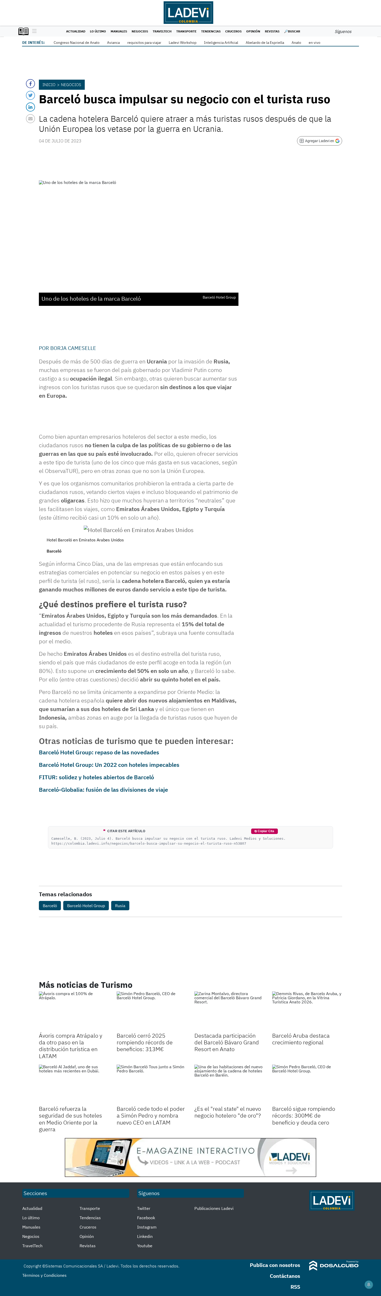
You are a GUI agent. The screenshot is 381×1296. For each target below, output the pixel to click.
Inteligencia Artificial (221, 42)
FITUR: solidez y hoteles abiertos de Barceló (96, 777)
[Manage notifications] (369, 1284)
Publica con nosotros (275, 1265)
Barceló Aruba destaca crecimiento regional (301, 1039)
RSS (295, 1286)
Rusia (120, 905)
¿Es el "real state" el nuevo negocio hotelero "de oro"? (227, 1112)
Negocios (140, 31)
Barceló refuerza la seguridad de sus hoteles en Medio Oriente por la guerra (70, 1119)
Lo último (98, 31)
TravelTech (162, 31)
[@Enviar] (30, 118)
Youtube (144, 1245)
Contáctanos (285, 1275)
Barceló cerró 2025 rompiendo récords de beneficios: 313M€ (145, 1042)
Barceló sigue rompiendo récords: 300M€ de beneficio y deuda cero (303, 1115)
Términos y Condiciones (44, 1275)
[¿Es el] (229, 1084)
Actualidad (75, 31)
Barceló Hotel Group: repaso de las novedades (99, 752)
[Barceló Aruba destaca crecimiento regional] (307, 1011)
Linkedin (145, 1236)
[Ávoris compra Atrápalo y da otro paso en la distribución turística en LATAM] (74, 1011)
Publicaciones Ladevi (214, 1208)
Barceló (50, 905)
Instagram (147, 1227)
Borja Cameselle (73, 347)
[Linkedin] (30, 107)
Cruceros (233, 31)
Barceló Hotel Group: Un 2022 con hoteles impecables (109, 764)
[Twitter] (30, 95)
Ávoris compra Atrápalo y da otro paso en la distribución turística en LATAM (70, 1046)
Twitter (143, 1208)
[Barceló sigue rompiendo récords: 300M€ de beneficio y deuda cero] (307, 1084)
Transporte (186, 31)
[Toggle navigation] (33, 31)
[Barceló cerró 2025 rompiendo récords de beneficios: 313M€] (152, 1011)
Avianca (113, 42)
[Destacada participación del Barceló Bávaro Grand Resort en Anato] (229, 1011)
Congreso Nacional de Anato (77, 42)
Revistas (272, 31)
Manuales (119, 31)
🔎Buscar (292, 31)
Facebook (146, 1217)
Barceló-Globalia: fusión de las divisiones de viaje (103, 789)
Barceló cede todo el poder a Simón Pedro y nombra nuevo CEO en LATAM (151, 1115)
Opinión (253, 31)
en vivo (314, 42)
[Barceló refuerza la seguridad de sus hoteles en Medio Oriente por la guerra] (74, 1084)
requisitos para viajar (144, 42)
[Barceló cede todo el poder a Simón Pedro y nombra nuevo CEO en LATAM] (152, 1084)
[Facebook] (30, 83)
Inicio (49, 84)
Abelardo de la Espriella (265, 42)
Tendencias (211, 31)
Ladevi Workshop (182, 42)
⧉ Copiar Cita (264, 831)
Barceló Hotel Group (86, 905)
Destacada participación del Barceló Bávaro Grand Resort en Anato (226, 1042)
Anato (296, 42)
